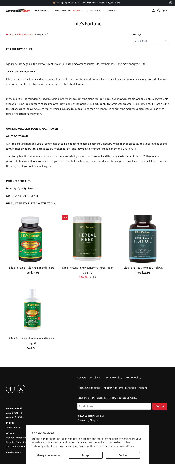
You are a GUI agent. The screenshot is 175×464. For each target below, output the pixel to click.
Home (10, 34)
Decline (123, 455)
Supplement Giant (94, 416)
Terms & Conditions (88, 388)
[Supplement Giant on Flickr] (28, 389)
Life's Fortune (25, 34)
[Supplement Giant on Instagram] (22, 389)
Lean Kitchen (94, 10)
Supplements (42, 10)
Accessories (61, 10)
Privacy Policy (126, 446)
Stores (110, 10)
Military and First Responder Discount (125, 388)
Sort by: (137, 34)
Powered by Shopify (87, 420)
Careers (81, 377)
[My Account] (154, 11)
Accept (86, 455)
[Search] (159, 11)
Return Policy (133, 377)
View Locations (13, 452)
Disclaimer (96, 377)
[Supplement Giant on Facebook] (11, 389)
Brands (77, 10)
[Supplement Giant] (18, 10)
